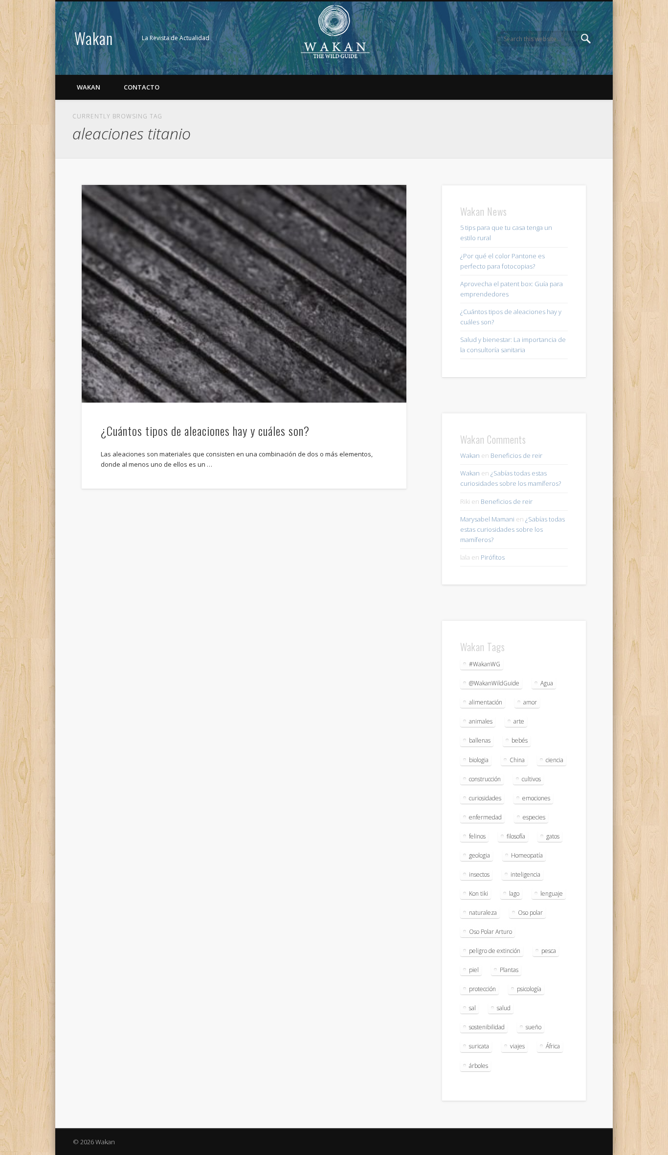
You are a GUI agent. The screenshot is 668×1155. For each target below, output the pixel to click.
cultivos (531, 779)
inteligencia (525, 874)
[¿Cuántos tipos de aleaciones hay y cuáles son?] (244, 293)
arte (518, 721)
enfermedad (485, 817)
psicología (529, 989)
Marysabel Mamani (487, 519)
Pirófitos (493, 557)
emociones (536, 798)
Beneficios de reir (516, 455)
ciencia (554, 760)
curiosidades (485, 798)
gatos (552, 836)
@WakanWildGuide (494, 683)
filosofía (516, 836)
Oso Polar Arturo (490, 932)
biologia (479, 760)
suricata (479, 1046)
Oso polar (530, 912)
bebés (520, 740)
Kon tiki (478, 893)
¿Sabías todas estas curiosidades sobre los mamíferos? (512, 529)
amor (530, 702)
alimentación (485, 702)
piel (474, 970)
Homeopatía (527, 855)
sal (472, 1008)
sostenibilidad (487, 1027)
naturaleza (483, 912)
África (553, 1046)
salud (504, 1008)
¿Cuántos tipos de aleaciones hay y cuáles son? (205, 430)
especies (534, 817)
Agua (546, 683)
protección (482, 989)
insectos (479, 874)
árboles (478, 1066)
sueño (533, 1027)
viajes (517, 1046)
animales (480, 721)
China (517, 760)
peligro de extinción (494, 951)
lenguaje (551, 893)
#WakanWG (484, 664)
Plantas (509, 970)
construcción (485, 779)
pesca (548, 951)
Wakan (93, 37)
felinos (477, 836)
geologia (479, 855)
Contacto (141, 87)
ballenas (479, 740)
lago (514, 893)
